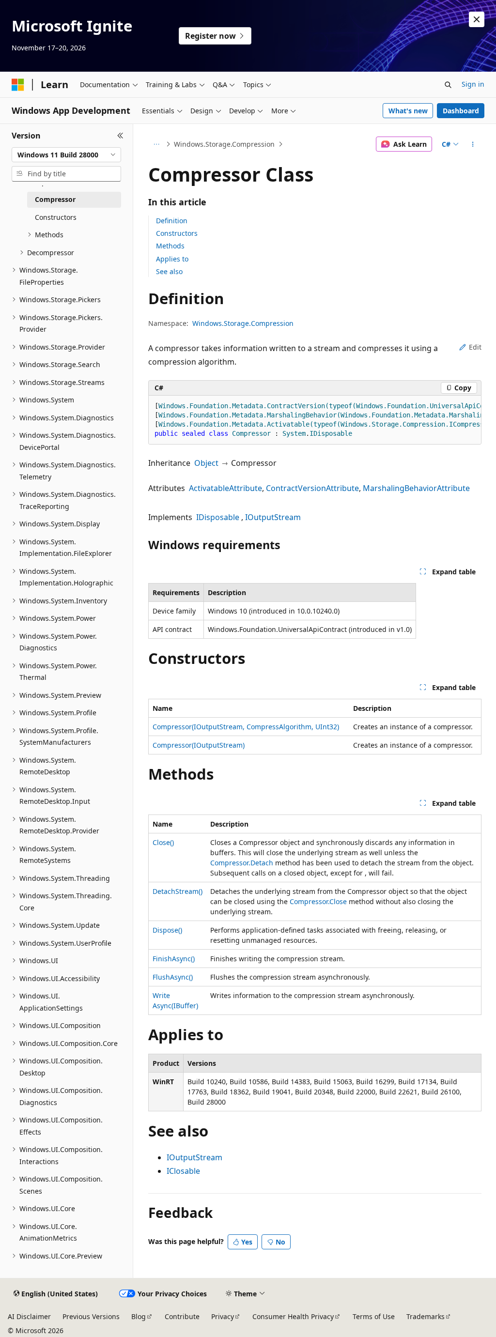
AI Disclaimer (29, 1316)
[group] (314, 420)
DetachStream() (177, 891)
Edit (475, 347)
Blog (138, 1316)
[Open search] (448, 84)
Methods (170, 245)
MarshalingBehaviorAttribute (416, 488)
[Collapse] (120, 135)
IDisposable (217, 517)
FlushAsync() (173, 977)
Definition (171, 220)
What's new (408, 110)
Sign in (473, 84)
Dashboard (461, 110)
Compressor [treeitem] (55, 199)
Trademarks (425, 1316)
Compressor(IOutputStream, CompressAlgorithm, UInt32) (246, 726)
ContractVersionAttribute (312, 488)
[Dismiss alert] (476, 19)
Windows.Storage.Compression (224, 144)
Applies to (172, 258)
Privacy (222, 1316)
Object (206, 463)
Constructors (177, 233)
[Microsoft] (18, 84)
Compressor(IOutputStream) (199, 745)
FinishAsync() (174, 958)
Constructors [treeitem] (56, 217)
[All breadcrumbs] (156, 144)
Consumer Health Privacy (293, 1316)
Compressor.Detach (241, 862)
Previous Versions (91, 1316)
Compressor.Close (318, 901)
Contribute (182, 1316)
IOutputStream (273, 517)
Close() (163, 842)
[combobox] (66, 155)
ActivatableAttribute (225, 488)
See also (169, 271)
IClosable (183, 1171)
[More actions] (472, 144)
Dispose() (167, 930)
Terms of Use (374, 1316)
